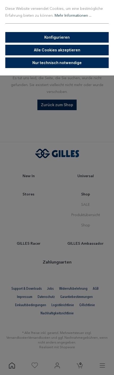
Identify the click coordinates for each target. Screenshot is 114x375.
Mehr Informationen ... (73, 15)
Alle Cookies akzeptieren (57, 50)
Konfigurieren (57, 37)
